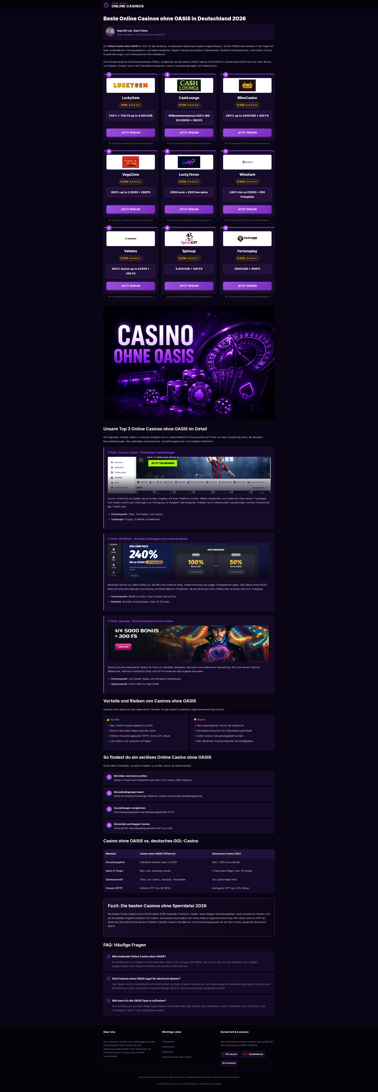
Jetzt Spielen (130, 132)
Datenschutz (168, 1046)
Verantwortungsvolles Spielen (177, 1057)
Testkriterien (168, 1041)
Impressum (167, 1052)
